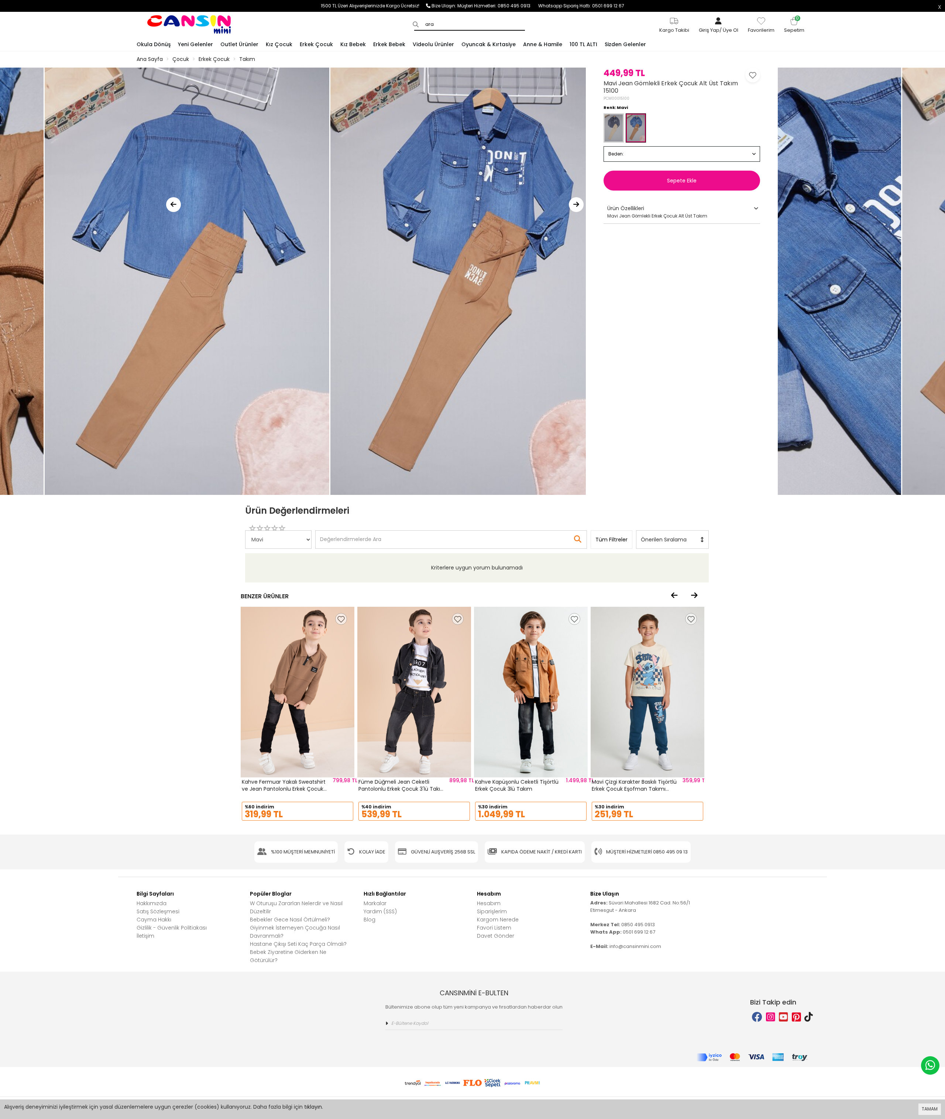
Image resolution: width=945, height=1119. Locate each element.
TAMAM (930, 1109)
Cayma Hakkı (154, 919)
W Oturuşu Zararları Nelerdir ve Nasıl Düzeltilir (296, 907)
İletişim (145, 936)
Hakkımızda (151, 903)
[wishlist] (341, 619)
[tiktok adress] (808, 1017)
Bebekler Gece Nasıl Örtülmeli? (290, 919)
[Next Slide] (576, 204)
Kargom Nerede (498, 919)
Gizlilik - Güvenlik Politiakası (172, 927)
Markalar (375, 903)
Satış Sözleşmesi (158, 911)
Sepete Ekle (682, 180)
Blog (369, 919)
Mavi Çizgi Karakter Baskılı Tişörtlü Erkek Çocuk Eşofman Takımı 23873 (634, 789)
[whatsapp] (930, 1065)
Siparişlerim (492, 911)
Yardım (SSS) (380, 911)
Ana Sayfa (150, 59)
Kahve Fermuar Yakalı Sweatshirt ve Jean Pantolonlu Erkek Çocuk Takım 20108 (284, 789)
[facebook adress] (757, 1017)
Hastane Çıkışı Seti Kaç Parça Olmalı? (298, 944)
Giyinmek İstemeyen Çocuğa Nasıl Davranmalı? (295, 932)
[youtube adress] (783, 1017)
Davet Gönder (495, 936)
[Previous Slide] (173, 204)
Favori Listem (494, 927)
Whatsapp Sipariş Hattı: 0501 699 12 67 (581, 6)
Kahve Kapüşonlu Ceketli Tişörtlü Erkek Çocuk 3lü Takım (517, 785)
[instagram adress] (770, 1017)
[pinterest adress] (796, 1017)
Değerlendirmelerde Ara (350, 536)
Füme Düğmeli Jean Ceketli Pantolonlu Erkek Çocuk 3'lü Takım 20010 (402, 789)
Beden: (616, 154)
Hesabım (489, 903)
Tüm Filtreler (611, 539)
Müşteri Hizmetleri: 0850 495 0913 (497, 6)
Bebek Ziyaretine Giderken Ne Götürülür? (288, 956)
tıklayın (313, 1107)
